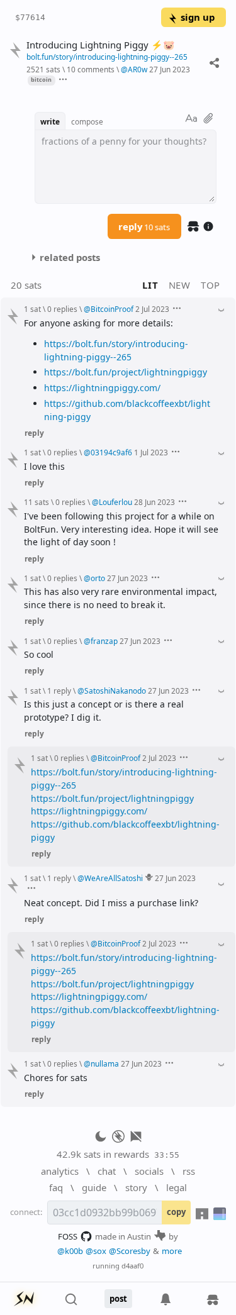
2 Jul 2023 (152, 309)
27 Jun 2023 (169, 69)
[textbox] (126, 166)
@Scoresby (129, 1251)
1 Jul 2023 (151, 452)
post (118, 1298)
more (172, 1251)
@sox (96, 1251)
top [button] (210, 285)
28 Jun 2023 (154, 502)
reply (144, 226)
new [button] (180, 285)
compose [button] (87, 121)
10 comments (91, 69)
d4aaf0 (132, 1265)
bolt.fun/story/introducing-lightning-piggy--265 (107, 57)
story (136, 1187)
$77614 (30, 17)
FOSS (67, 1236)
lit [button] (150, 285)
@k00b (70, 1251)
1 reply (59, 690)
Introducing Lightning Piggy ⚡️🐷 (100, 45)
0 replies (62, 309)
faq (56, 1187)
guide (94, 1187)
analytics (60, 1171)
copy (176, 1212)
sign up (198, 17)
